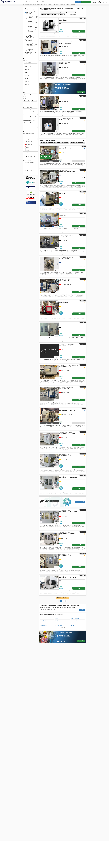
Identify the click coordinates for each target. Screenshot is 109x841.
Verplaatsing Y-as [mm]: (27, 107)
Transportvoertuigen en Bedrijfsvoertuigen (30, 49)
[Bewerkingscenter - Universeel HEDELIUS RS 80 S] (49, 308)
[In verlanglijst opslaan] (84, 20)
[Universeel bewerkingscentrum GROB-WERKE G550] (49, 394)
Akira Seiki (27, 78)
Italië (27, 147)
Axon (26, 79)
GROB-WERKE (28, 71)
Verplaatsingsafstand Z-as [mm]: (29, 111)
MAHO (27, 68)
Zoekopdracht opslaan (63, 597)
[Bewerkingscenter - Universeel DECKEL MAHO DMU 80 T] (49, 561)
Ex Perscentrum (58, 616)
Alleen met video (29, 170)
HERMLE (27, 69)
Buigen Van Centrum (44, 620)
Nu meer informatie (80, 501)
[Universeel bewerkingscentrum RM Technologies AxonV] (49, 125)
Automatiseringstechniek (31, 52)
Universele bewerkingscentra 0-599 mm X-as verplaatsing (32, 28)
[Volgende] (57, 25)
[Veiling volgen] (84, 148)
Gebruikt (27, 157)
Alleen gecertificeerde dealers (30, 172)
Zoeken (78, 1)
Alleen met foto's (29, 168)
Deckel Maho (28, 66)
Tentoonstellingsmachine (30, 156)
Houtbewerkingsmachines (31, 50)
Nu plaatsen (80, 92)
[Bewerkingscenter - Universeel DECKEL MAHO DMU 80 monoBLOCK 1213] (49, 539)
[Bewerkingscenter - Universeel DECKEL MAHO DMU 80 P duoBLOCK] (49, 461)
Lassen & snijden (30, 45)
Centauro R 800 (43, 625)
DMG (26, 72)
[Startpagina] (23, 4)
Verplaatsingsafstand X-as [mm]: (29, 103)
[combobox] (31, 139)
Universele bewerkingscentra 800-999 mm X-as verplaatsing (33, 16)
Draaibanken (29, 39)
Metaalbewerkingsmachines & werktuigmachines (30, 10)
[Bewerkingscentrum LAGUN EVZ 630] (49, 25)
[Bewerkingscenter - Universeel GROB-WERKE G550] (49, 286)
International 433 (59, 625)
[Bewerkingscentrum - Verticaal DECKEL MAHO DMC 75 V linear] (49, 439)
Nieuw (26, 154)
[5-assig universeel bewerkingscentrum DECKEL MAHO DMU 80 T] (49, 329)
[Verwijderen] (60, 12)
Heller (26, 85)
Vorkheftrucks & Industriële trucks (30, 54)
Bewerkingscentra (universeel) (29, 13)
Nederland (27, 134)
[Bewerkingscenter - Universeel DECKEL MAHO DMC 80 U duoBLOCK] (49, 103)
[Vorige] (40, 25)
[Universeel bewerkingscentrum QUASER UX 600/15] (49, 220)
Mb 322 (72, 616)
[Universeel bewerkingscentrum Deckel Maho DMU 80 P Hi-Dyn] (49, 415)
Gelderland (29, 143)
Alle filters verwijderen (71, 14)
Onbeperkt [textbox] (27, 139)
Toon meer (63, 627)
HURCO (27, 73)
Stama (26, 76)
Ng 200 (72, 623)
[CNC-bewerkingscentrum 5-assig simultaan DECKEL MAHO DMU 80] (49, 372)
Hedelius (27, 84)
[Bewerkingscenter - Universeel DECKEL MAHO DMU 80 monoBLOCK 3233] (49, 517)
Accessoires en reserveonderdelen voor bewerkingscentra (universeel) (32, 33)
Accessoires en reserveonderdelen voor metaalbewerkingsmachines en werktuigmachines (31, 42)
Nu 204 (72, 625)
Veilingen (27, 164)
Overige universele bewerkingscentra (32, 19)
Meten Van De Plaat (75, 618)
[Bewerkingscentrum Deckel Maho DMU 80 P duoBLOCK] (49, 177)
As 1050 (41, 616)
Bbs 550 (41, 618)
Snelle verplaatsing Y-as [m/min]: (29, 120)
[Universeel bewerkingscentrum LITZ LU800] (49, 199)
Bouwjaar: (25, 98)
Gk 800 (56, 618)
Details (79, 161)
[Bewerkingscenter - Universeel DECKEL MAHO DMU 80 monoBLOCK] (49, 482)
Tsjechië (28, 148)
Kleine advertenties (29, 162)
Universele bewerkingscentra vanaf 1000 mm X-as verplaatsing (32, 23)
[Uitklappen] (62, 37)
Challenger (27, 82)
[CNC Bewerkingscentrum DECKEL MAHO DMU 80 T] (49, 153)
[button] (107, 2)
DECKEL (27, 65)
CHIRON (27, 81)
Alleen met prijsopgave (29, 96)
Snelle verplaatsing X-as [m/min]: (29, 116)
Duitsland (29, 144)
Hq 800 (56, 620)
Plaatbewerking (30, 37)
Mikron (27, 75)
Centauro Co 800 (43, 623)
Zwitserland (29, 145)
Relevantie (80, 8)
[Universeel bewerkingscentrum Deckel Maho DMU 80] (49, 264)
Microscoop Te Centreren (76, 620)
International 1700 (59, 623)
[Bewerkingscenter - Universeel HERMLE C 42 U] (49, 69)
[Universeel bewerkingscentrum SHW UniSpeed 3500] (49, 242)
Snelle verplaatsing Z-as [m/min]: (29, 124)
